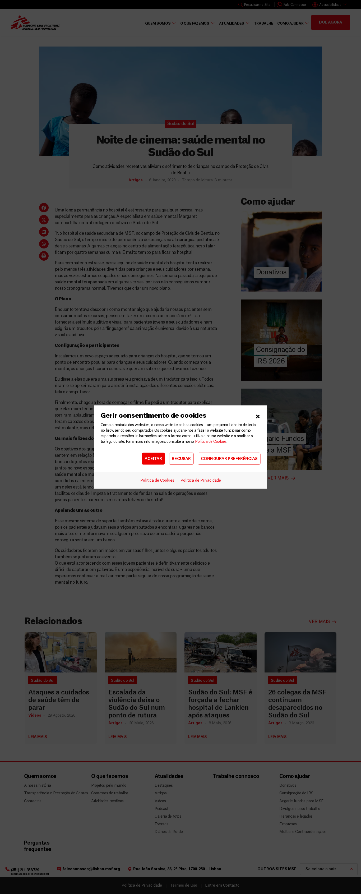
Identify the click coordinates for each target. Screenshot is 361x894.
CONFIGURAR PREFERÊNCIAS (229, 458)
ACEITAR (153, 458)
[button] (258, 415)
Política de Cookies (210, 442)
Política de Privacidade (201, 480)
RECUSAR (181, 458)
